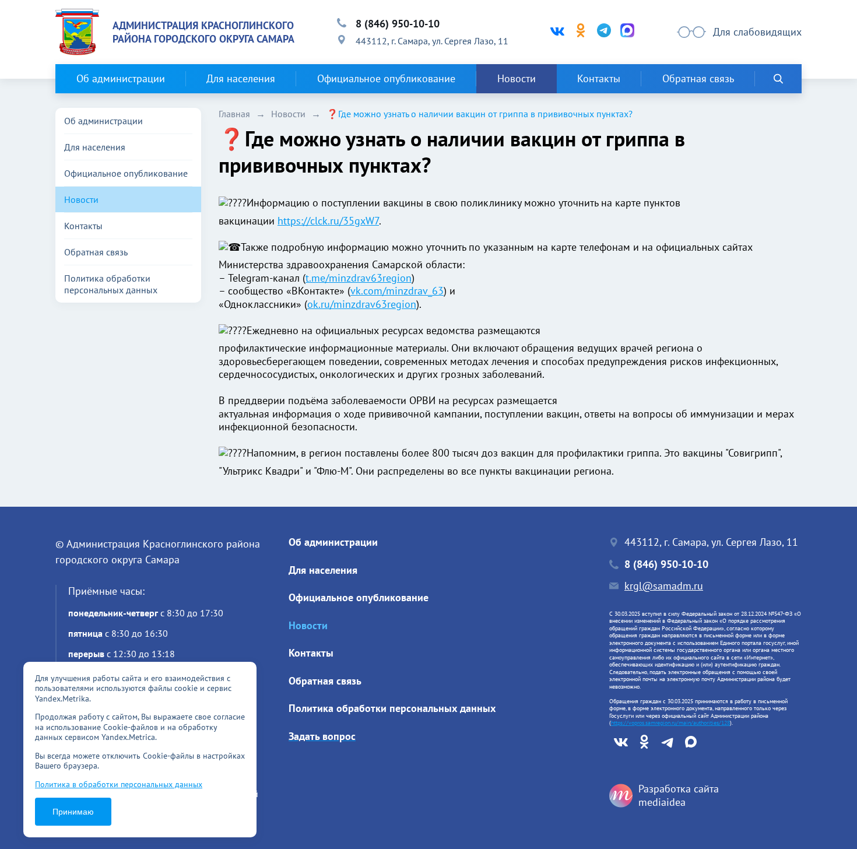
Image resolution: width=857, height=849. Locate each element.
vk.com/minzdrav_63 (397, 290)
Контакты (598, 78)
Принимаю (73, 811)
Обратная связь (698, 78)
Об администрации (120, 78)
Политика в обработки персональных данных (118, 784)
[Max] (627, 32)
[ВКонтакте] (557, 32)
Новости (516, 78)
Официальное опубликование (386, 78)
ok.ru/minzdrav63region (361, 304)
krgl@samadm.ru (663, 586)
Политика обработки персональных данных (110, 284)
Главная (234, 114)
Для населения (240, 78)
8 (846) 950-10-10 (398, 23)
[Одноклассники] (581, 32)
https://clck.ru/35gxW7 (328, 220)
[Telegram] (604, 32)
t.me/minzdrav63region (358, 278)
